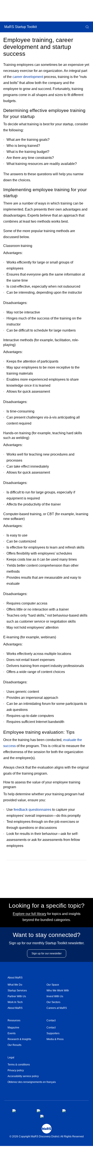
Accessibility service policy (23, 1076)
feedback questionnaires (32, 809)
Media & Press (55, 1039)
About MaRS (15, 977)
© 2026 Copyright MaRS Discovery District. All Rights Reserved (47, 1136)
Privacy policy (16, 1070)
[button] (87, 27)
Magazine (13, 1027)
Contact (51, 1020)
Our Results (14, 1045)
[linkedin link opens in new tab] (70, 1110)
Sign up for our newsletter (47, 953)
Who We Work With (57, 990)
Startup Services (17, 990)
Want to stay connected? (46, 935)
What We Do (15, 984)
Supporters (52, 1033)
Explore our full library (29, 914)
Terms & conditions (19, 1064)
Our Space (52, 984)
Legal (11, 1057)
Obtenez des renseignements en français (32, 1082)
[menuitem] (27, 985)
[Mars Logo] (46, 1128)
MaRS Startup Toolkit (20, 27)
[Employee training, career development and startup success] (39, 874)
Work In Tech (15, 1002)
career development (28, 77)
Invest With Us (54, 996)
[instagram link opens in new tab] (46, 1110)
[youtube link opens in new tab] (48, 1116)
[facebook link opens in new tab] (21, 1110)
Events (12, 1033)
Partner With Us (17, 996)
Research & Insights (19, 1039)
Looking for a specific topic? (47, 905)
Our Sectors (53, 1002)
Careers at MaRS (56, 1007)
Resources (14, 1020)
